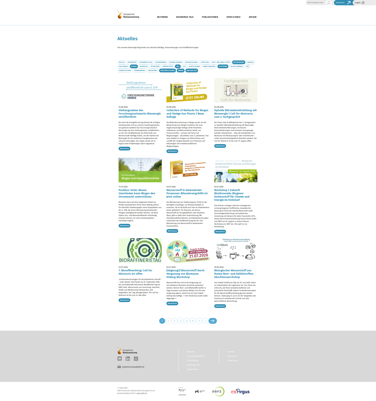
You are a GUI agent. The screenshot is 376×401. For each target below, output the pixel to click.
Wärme (180, 70)
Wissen (252, 17)
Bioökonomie (238, 62)
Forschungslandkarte (196, 356)
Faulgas (250, 62)
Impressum (232, 356)
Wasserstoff (192, 70)
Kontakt (231, 352)
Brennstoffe (168, 66)
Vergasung (152, 70)
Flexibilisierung (175, 62)
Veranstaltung (125, 70)
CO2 (184, 66)
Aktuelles (191, 352)
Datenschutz (233, 360)
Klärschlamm (194, 66)
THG (247, 66)
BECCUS (122, 62)
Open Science (233, 17)
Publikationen (210, 17)
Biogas (134, 66)
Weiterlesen (124, 148)
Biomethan (155, 66)
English (358, 3)
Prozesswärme (236, 66)
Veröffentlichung (167, 70)
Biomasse (144, 66)
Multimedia (123, 66)
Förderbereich (192, 369)
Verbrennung (139, 70)
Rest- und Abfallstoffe (221, 62)
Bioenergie (132, 62)
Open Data (205, 62)
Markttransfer (209, 66)
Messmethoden (191, 62)
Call (177, 66)
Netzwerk (162, 17)
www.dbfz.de (142, 393)
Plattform (223, 66)
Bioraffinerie (161, 62)
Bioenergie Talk (185, 17)
